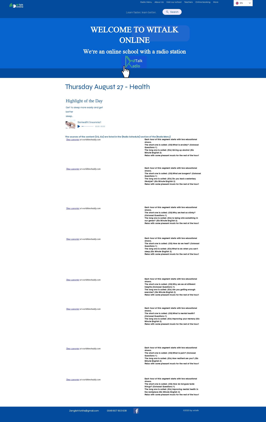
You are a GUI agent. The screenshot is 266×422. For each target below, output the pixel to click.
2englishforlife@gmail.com (84, 410)
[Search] (252, 12)
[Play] (79, 126)
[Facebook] (136, 410)
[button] (159, 2)
